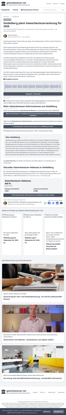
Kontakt (48, 3)
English (62, 3)
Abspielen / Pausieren (33, 94)
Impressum (61, 392)
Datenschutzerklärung (29, 413)
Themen (15, 10)
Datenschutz (51, 392)
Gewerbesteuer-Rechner (30, 10)
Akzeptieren (58, 412)
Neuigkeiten (5, 10)
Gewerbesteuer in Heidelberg (38, 176)
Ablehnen (47, 412)
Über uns (55, 3)
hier (12, 176)
